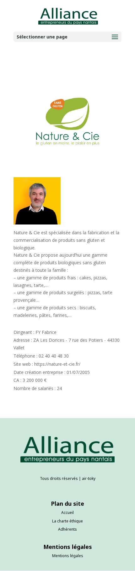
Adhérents (67, 529)
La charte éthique (67, 521)
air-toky (88, 478)
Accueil (67, 512)
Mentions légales (67, 555)
